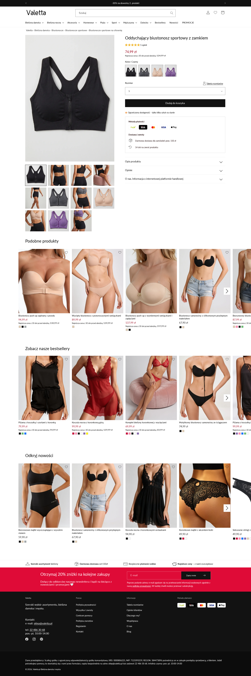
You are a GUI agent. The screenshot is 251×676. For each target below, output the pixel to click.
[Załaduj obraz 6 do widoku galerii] (58, 198)
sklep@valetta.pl (43, 623)
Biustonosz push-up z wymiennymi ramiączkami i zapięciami (149, 317)
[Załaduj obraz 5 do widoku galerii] (35, 198)
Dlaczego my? (133, 615)
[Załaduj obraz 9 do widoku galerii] (35, 220)
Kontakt (79, 631)
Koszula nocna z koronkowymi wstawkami (146, 530)
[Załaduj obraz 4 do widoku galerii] (103, 175)
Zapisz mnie (191, 575)
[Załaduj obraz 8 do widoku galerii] (103, 198)
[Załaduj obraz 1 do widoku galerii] (35, 175)
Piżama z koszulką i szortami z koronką (37, 422)
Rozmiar (129, 83)
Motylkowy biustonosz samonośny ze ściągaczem (203, 422)
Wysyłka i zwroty (84, 610)
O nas (129, 626)
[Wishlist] (215, 12)
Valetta (29, 30)
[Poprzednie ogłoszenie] (26, 3)
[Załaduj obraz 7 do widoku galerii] (81, 198)
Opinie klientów (134, 610)
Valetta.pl (36, 669)
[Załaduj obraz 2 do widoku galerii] (58, 175)
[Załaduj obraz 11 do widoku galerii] (81, 220)
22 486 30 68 (37, 629)
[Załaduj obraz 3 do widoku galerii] (81, 175)
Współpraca (132, 621)
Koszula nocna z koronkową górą (87, 422)
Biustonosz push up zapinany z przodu (36, 315)
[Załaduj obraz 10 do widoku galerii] (58, 220)
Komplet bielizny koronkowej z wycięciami (146, 422)
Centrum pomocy (84, 615)
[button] (34, 22)
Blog (129, 631)
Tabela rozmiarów (214, 83)
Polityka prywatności (86, 604)
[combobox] (125, 13)
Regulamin (81, 626)
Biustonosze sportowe (76, 30)
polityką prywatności (141, 586)
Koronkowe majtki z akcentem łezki (196, 530)
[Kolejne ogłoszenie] (225, 3)
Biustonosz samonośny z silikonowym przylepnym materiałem (203, 317)
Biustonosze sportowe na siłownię (105, 30)
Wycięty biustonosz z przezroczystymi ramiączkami (96, 315)
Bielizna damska (42, 30)
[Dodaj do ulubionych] (66, 252)
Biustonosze (57, 30)
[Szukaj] (171, 13)
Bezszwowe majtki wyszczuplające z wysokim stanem (40, 531)
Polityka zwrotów (84, 621)
